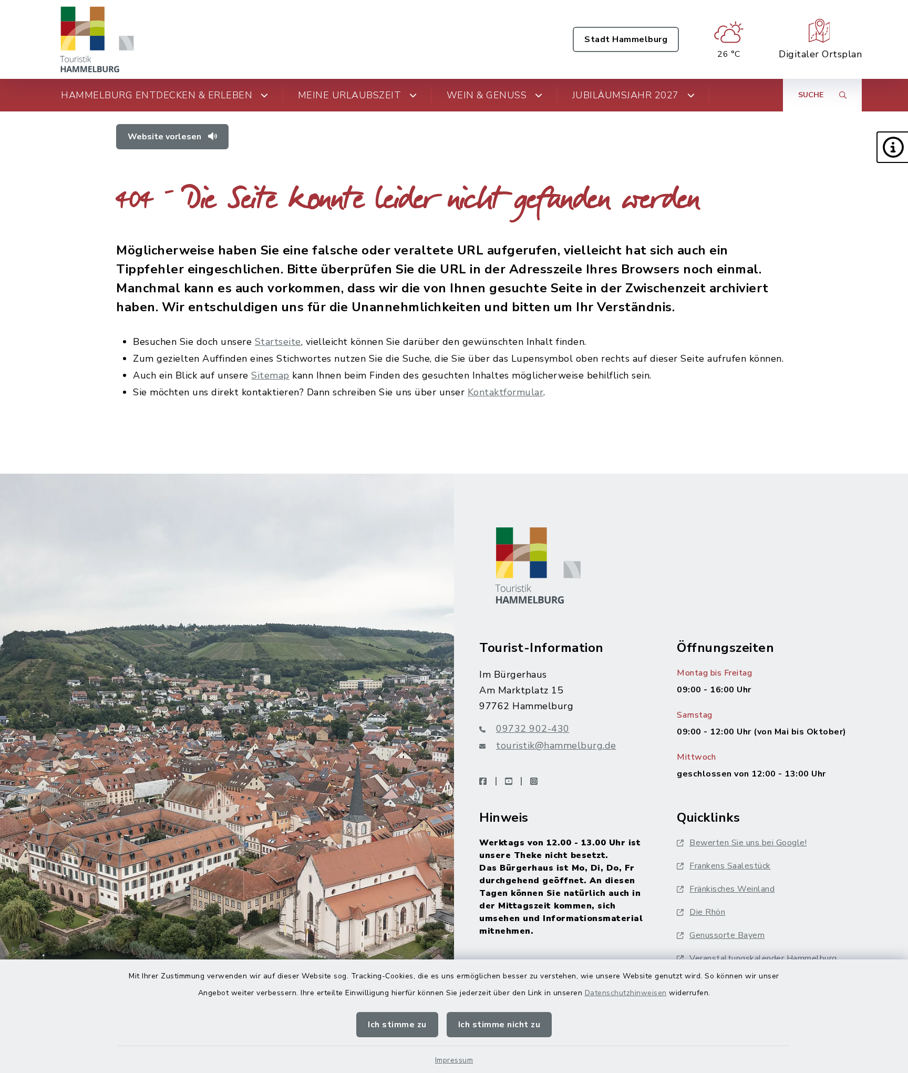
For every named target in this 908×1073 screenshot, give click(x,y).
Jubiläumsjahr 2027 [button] (625, 95)
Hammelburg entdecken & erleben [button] (156, 95)
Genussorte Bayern (727, 935)
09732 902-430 (533, 728)
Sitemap (270, 375)
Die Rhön (707, 912)
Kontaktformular (506, 392)
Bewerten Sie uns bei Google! (748, 843)
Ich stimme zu (397, 1024)
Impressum (454, 1060)
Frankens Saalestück (730, 866)
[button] (892, 147)
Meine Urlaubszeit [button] (349, 95)
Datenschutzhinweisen (626, 993)
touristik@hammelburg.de (556, 745)
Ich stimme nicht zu (499, 1024)
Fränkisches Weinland (732, 889)
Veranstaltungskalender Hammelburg (763, 958)
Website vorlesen (165, 136)
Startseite (278, 341)
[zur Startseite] (97, 39)
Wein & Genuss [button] (487, 95)
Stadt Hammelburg (625, 39)
